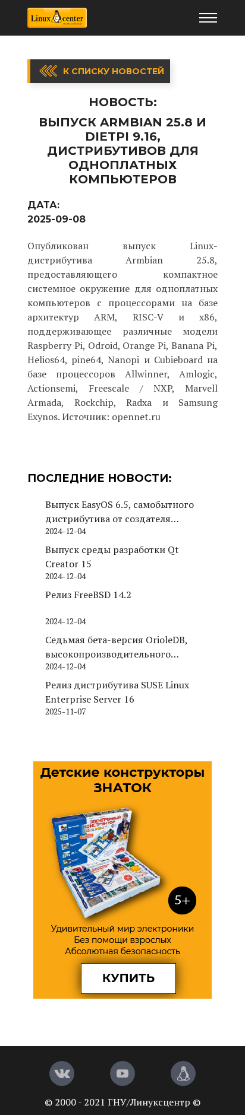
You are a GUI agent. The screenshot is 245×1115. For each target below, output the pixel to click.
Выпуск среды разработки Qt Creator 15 (112, 556)
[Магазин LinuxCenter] (183, 1073)
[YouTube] (122, 1073)
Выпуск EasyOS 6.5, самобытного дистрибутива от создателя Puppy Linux (119, 512)
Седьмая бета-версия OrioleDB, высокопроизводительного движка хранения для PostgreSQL (122, 647)
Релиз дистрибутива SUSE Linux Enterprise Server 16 (117, 692)
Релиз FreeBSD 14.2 (88, 594)
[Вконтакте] (61, 1073)
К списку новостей (113, 71)
